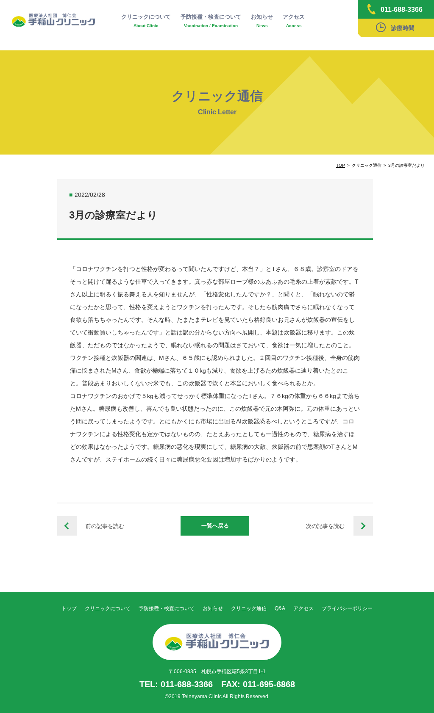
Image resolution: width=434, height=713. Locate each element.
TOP (340, 165)
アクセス (294, 21)
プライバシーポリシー (347, 608)
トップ (69, 608)
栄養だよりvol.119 (67, 526)
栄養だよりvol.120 (363, 526)
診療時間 (403, 28)
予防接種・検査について (211, 21)
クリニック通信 (249, 608)
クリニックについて (146, 21)
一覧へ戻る (215, 525)
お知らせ (262, 21)
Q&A (280, 608)
